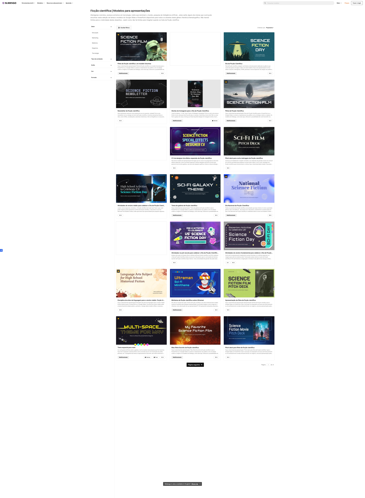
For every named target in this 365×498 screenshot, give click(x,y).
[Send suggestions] (1, 250)
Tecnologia (95, 53)
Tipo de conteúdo (97, 59)
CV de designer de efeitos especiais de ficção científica (191, 158)
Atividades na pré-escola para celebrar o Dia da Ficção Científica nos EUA (195, 253)
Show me (194, 484)
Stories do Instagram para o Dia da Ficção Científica (190, 111)
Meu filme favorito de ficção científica (185, 347)
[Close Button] (200, 483)
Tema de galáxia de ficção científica (184, 205)
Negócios (95, 48)
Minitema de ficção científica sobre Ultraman (187, 300)
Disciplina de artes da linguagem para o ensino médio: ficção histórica (141, 300)
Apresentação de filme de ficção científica (240, 300)
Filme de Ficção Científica (234, 111)
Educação (95, 32)
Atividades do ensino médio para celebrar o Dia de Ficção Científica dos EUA (141, 205)
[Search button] (265, 3)
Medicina (95, 43)
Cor (92, 71)
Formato (94, 77)
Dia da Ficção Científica (233, 63)
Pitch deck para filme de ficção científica (239, 347)
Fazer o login (357, 3)
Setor (93, 26)
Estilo (93, 65)
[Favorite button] (160, 34)
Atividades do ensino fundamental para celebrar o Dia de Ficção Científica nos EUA (249, 253)
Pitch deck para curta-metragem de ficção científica (244, 158)
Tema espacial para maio (126, 347)
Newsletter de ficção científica (129, 111)
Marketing (95, 38)
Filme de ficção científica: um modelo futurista (134, 63)
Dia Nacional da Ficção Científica (237, 205)
